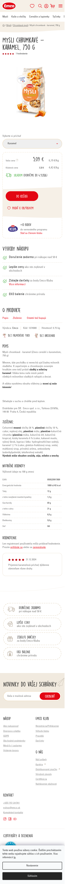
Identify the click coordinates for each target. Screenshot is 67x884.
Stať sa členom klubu (31, 233)
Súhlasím (32, 876)
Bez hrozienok (47, 336)
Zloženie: (17, 318)
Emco (15, 328)
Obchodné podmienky (14, 741)
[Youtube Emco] (14, 818)
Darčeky (40, 741)
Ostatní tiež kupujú (36, 318)
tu (15, 857)
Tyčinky (56, 17)
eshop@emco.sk (11, 808)
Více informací (17, 284)
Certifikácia (41, 779)
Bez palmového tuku (19, 335)
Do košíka (22, 196)
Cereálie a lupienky (39, 17)
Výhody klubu (42, 731)
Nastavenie (32, 865)
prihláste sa (16, 547)
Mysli (5, 17)
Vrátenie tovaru (11, 750)
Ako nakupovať (10, 726)
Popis (5, 318)
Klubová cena (25, 168)
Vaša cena (25, 159)
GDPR (6, 736)
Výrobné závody (44, 774)
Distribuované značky (46, 769)
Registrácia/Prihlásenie (47, 726)
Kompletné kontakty (13, 813)
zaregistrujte (39, 547)
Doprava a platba (11, 731)
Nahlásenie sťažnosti (46, 784)
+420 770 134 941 (11, 803)
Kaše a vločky (18, 17)
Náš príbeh (41, 760)
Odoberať (50, 696)
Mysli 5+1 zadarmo (12, 746)
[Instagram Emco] (4, 818)
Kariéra (39, 765)
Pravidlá (40, 736)
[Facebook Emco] (9, 818)
